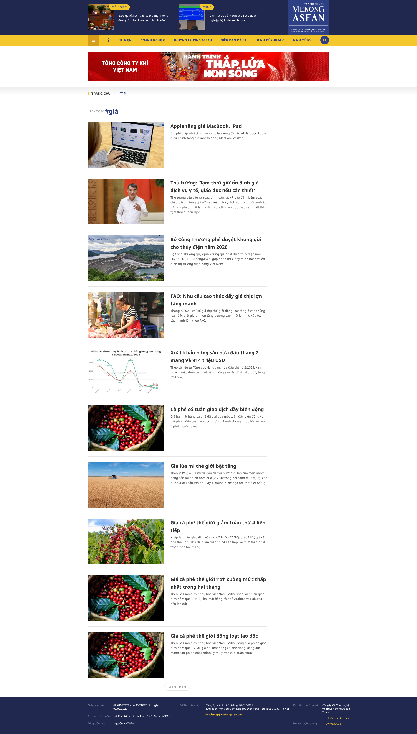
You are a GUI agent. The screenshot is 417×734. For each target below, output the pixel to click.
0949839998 (333, 724)
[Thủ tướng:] (126, 201)
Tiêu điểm (119, 7)
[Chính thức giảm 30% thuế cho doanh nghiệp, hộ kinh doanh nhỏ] (192, 17)
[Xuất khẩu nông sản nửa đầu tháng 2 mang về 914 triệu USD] (126, 371)
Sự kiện (125, 40)
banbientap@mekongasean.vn (223, 714)
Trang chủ (101, 93)
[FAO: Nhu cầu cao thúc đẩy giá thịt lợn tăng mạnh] (126, 315)
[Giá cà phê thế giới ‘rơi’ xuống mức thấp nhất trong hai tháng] (126, 598)
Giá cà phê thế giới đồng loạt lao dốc (214, 635)
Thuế (207, 7)
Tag (123, 93)
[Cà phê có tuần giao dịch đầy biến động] (126, 428)
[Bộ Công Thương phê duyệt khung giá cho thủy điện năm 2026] (126, 258)
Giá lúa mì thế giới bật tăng (203, 465)
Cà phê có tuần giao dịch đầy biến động (217, 409)
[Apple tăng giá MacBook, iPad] (126, 145)
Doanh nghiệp (152, 40)
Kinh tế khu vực (271, 40)
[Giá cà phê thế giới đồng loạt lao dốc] (126, 655)
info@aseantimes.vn (338, 718)
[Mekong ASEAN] (308, 17)
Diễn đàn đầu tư (234, 40)
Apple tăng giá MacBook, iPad (206, 126)
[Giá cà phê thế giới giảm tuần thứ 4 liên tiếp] (126, 541)
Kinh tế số (302, 40)
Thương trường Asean (193, 40)
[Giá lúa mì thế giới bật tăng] (126, 485)
